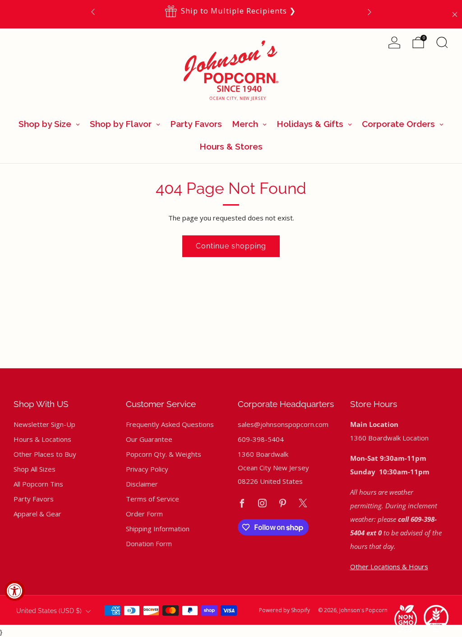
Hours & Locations (42, 439)
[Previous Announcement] (93, 11)
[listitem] (231, 11)
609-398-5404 (261, 439)
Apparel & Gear (37, 513)
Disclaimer (142, 483)
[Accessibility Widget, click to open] (15, 591)
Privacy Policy (147, 468)
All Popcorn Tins (38, 483)
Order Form (144, 513)
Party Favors (34, 498)
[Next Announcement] (369, 11)
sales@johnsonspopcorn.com (283, 424)
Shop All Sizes (34, 468)
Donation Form (149, 543)
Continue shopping (231, 246)
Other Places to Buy (45, 454)
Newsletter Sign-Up (44, 424)
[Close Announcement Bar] (455, 14)
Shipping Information (157, 528)
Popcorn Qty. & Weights (163, 454)
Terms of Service (152, 498)
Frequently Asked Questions (170, 424)
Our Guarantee (149, 439)
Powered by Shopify (284, 610)
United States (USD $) (49, 610)
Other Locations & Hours (389, 566)
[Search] (442, 42)
